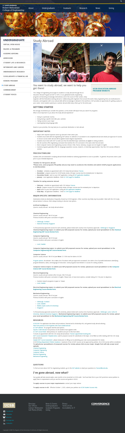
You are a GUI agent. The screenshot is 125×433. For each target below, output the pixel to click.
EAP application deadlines (82, 175)
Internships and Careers (13, 67)
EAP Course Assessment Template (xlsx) (45, 336)
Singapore (112, 228)
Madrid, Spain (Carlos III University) (47, 306)
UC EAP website (38, 327)
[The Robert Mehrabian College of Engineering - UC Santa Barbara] (13, 10)
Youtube (9, 414)
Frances (81, 171)
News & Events (51, 403)
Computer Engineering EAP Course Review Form (49, 250)
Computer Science (38, 352)
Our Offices (33, 405)
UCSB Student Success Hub (89, 387)
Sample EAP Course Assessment (42, 340)
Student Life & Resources (14, 62)
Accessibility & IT (68, 407)
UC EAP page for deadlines (72, 177)
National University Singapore (46, 223)
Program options (38, 260)
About (31, 8)
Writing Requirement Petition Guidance (48, 342)
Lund (109, 312)
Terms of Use (67, 405)
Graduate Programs (53, 407)
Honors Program (10, 81)
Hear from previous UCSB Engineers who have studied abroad (51, 325)
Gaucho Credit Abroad (40, 329)
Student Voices (10, 94)
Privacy (64, 403)
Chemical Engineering (39, 348)
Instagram (10, 420)
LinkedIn (9, 423)
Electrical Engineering (39, 354)
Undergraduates (52, 405)
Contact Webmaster (36, 407)
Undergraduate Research (14, 71)
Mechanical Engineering (40, 356)
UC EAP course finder (39, 332)
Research (83, 8)
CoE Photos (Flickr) (35, 409)
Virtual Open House (11, 44)
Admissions (8, 58)
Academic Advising (10, 53)
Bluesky (8, 417)
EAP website (75, 368)
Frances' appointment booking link (80, 334)
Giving (111, 8)
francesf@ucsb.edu (102, 368)
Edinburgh (103, 228)
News (98, 8)
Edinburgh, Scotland (43, 221)
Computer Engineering (40, 350)
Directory (32, 403)
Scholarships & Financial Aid (15, 76)
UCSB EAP (36, 323)
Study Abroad (9, 85)
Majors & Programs (11, 49)
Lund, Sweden (41, 244)
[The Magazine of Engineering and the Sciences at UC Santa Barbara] (100, 405)
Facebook (9, 411)
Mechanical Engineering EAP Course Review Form (71, 316)
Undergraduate (48, 8)
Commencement (9, 90)
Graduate (67, 8)
